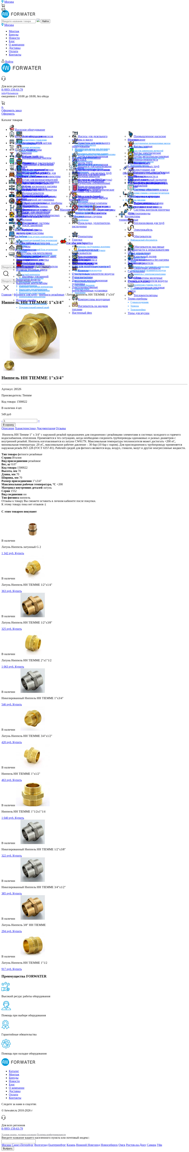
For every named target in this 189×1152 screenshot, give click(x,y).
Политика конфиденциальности (51, 1134)
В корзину (8, 424)
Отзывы (61, 428)
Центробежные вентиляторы (32, 296)
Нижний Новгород (88, 1144)
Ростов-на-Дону (136, 1144)
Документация (46, 428)
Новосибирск (109, 1144)
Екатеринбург (57, 1144)
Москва (9, 1)
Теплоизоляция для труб (149, 223)
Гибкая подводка (32, 156)
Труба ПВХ (79, 159)
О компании (16, 44)
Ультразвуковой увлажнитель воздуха (148, 270)
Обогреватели (142, 236)
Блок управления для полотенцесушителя (29, 261)
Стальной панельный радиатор (147, 179)
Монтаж (14, 31)
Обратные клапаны (34, 203)
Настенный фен (82, 312)
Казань (71, 1144)
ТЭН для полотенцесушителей (91, 266)
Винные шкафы (26, 300)
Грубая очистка (31, 189)
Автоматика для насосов (37, 136)
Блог (12, 41)
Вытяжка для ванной (35, 276)
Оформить (8, 113)
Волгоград (41, 1144)
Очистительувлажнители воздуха (93, 273)
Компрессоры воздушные (94, 299)
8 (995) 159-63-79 (12, 89)
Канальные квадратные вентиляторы (36, 286)
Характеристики (25, 428)
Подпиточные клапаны (92, 203)
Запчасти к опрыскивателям (151, 249)
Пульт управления (139, 253)
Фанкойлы (134, 277)
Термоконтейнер (138, 309)
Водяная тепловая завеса (31, 269)
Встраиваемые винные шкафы (33, 303)
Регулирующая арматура (144, 196)
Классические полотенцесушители (85, 261)
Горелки (133, 139)
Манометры (67, 209)
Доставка (14, 47)
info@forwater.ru (9, 93)
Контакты (15, 54)
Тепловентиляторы (146, 295)
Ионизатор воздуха (28, 279)
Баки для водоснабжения (38, 169)
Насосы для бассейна (79, 243)
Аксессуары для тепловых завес (36, 256)
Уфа (159, 1144)
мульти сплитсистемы (30, 233)
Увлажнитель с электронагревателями (148, 274)
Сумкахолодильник (139, 302)
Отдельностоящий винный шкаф (34, 307)
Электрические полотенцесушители (140, 261)
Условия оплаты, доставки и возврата (18, 1134)
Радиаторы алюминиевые (94, 183)
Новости (14, 37)
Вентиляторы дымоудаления (32, 293)
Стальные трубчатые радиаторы (148, 183)
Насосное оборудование (30, 129)
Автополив (29, 249)
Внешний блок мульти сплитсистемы (36, 236)
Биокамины (80, 292)
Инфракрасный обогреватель (143, 240)
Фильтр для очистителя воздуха (148, 280)
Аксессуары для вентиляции (34, 253)
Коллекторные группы (87, 216)
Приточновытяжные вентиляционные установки (89, 289)
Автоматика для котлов (37, 143)
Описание (7, 428)
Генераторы (85, 236)
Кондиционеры (87, 256)
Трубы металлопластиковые (151, 156)
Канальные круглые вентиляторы (34, 290)
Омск (121, 1144)
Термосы (134, 306)
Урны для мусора (138, 313)
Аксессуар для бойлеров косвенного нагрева (31, 174)
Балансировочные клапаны (39, 196)
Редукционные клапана (148, 203)
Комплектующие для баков (92, 169)
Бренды (13, 34)
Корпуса (83, 189)
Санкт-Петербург (23, 1144)
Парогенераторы (82, 277)
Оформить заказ (11, 110)
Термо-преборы (137, 298)
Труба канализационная (93, 156)
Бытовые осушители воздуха (88, 270)
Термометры (105, 209)
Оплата (13, 51)
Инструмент (30, 223)
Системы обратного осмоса (151, 189)
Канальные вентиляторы (31, 283)
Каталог (14, 1071)
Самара (151, 1144)
